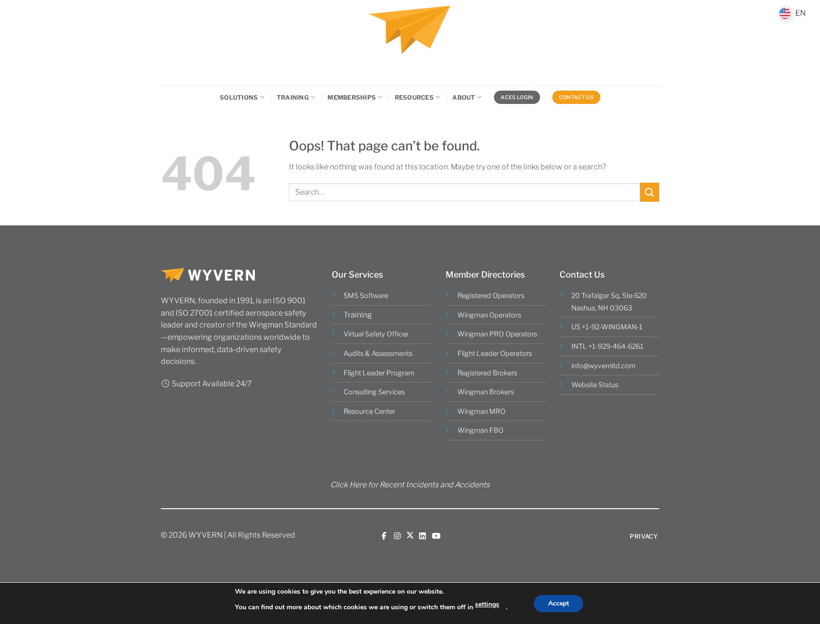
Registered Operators (490, 295)
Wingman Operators (489, 315)
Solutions (239, 97)
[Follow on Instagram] (397, 535)
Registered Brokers (487, 373)
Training (293, 97)
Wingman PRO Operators (497, 334)
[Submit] (649, 192)
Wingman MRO (481, 411)
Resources (414, 97)
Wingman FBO (480, 430)
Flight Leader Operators (494, 353)
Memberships (351, 97)
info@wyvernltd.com (603, 366)
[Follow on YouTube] (436, 535)
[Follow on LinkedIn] (422, 535)
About (463, 97)
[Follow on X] (410, 535)
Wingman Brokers (485, 392)
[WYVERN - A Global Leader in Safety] (410, 42)
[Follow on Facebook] (384, 535)
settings (487, 604)
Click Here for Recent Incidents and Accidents (410, 484)
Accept (558, 603)
